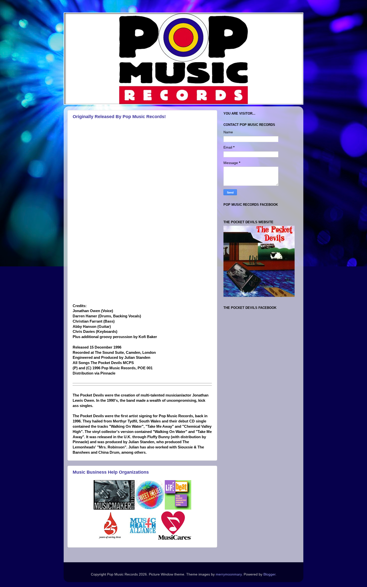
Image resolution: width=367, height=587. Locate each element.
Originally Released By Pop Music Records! (119, 116)
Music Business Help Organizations (111, 472)
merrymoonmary (229, 574)
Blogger (269, 574)
